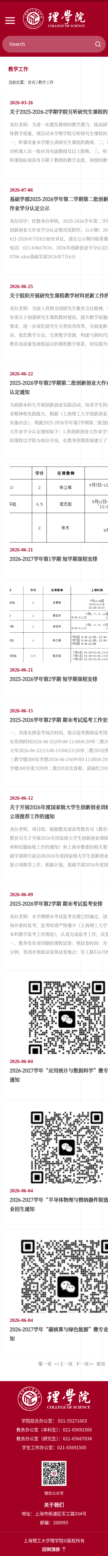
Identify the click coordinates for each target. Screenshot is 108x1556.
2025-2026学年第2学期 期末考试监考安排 (56, 903)
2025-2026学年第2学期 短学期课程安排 (53, 678)
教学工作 (46, 82)
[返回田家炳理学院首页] (54, 18)
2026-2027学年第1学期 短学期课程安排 (53, 558)
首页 (31, 82)
